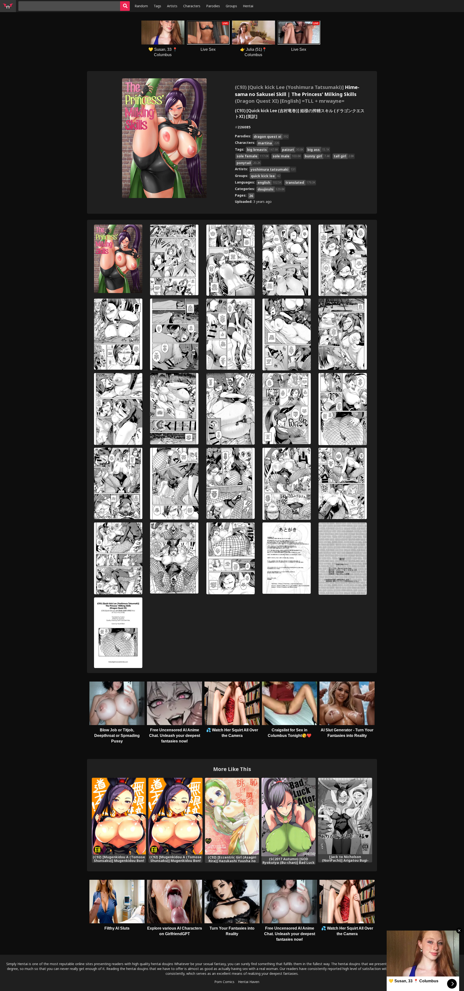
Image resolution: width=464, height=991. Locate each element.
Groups (231, 6)
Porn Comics (224, 981)
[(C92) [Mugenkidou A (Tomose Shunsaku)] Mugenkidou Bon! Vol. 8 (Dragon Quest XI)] (119, 816)
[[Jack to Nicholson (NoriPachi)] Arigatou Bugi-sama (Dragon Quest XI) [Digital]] (345, 816)
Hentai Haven (248, 981)
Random (141, 6)
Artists (172, 6)
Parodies (213, 6)
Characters (191, 6)
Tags (157, 6)
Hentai (248, 6)
